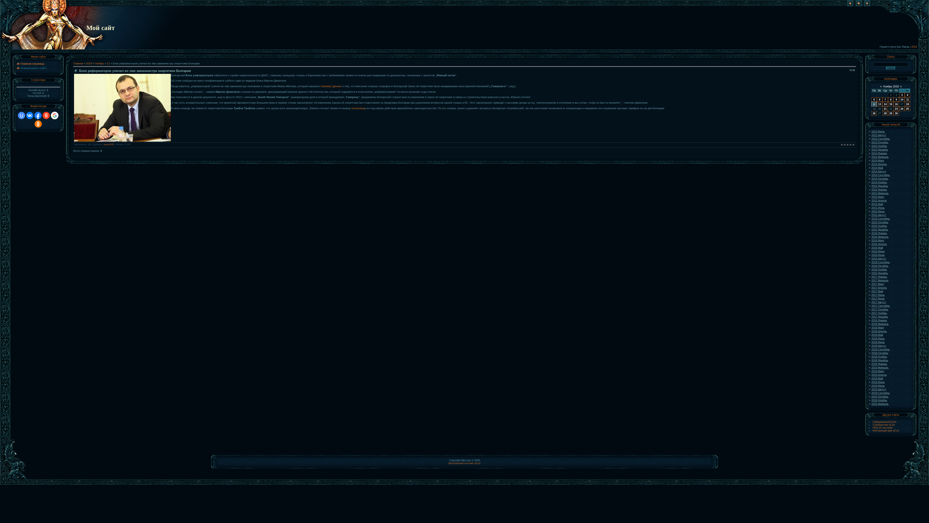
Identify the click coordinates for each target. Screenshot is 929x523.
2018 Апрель (879, 331)
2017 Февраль (880, 280)
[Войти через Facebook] (38, 115)
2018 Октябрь (879, 353)
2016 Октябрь (879, 265)
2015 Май (877, 204)
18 (907, 104)
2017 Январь (879, 276)
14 (885, 104)
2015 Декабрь (879, 229)
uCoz (477, 463)
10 (901, 99)
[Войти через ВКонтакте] (29, 115)
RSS (914, 46)
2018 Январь (879, 320)
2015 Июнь (878, 207)
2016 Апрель (879, 244)
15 (890, 104)
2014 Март (877, 160)
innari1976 (109, 144)
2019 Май (877, 378)
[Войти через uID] (21, 115)
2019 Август (878, 389)
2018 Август (878, 345)
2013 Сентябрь (880, 138)
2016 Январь (879, 233)
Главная (78, 63)
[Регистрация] (859, 5)
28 (885, 113)
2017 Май (877, 291)
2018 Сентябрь (880, 349)
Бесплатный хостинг (461, 463)
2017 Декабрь (879, 316)
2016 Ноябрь (879, 269)
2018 (89, 63)
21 (885, 108)
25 (907, 108)
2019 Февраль (880, 367)
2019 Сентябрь (880, 393)
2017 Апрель (879, 287)
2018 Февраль (880, 324)
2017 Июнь (878, 294)
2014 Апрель (879, 164)
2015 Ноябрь (879, 225)
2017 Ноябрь (879, 313)
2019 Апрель (879, 374)
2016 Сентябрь (880, 262)
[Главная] (850, 5)
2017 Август (878, 302)
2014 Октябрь (879, 178)
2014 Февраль (880, 156)
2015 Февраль (880, 193)
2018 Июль (878, 342)
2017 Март (877, 284)
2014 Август (878, 171)
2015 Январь (879, 189)
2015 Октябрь (879, 222)
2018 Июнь (878, 338)
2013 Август (878, 135)
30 (896, 113)
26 (874, 113)
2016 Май (877, 247)
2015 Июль (878, 211)
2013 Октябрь (879, 142)
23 (896, 108)
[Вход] (867, 5)
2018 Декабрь (879, 360)
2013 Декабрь (879, 149)
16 (896, 104)
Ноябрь (99, 63)
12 (108, 63)
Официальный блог (885, 421)
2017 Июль (878, 298)
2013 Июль (878, 131)
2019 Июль (878, 385)
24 (901, 108)
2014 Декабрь (879, 186)
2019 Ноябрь (879, 400)
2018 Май (877, 334)
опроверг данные (331, 86)
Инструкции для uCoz (886, 430)
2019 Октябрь (879, 396)
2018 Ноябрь (879, 356)
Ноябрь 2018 (891, 86)
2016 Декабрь (879, 273)
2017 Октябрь (879, 309)
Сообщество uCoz (884, 424)
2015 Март (877, 196)
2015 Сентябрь (880, 218)
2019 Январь (879, 363)
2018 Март (877, 327)
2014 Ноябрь (879, 182)
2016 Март (877, 240)
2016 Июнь (878, 251)
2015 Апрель (879, 200)
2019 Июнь (878, 382)
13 (879, 104)
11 (907, 99)
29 (890, 113)
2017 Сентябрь (880, 305)
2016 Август (878, 258)
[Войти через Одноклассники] (38, 124)
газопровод (358, 108)
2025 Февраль (880, 403)
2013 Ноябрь (879, 146)
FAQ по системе (883, 427)
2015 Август (878, 215)
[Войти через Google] (55, 115)
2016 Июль (878, 255)
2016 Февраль (880, 236)
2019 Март (877, 371)
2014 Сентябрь (880, 175)
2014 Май (877, 167)
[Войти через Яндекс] (46, 115)
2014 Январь (879, 153)
